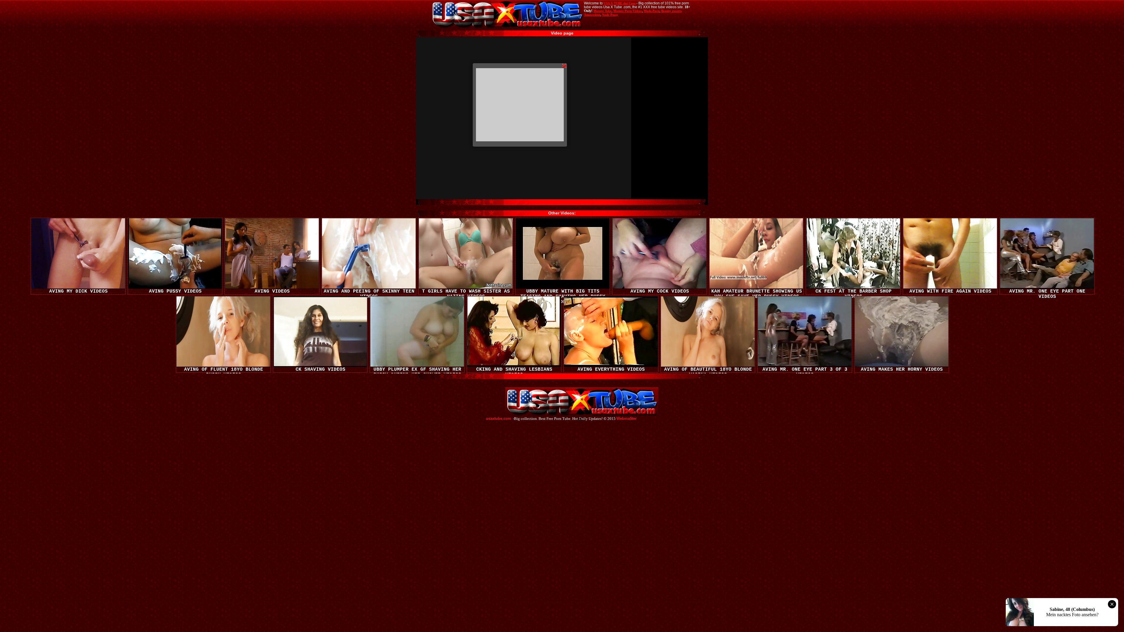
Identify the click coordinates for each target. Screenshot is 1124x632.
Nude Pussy (610, 14)
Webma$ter (626, 419)
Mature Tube (602, 11)
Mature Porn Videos (627, 11)
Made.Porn (651, 11)
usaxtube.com (498, 419)
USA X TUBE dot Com (619, 3)
